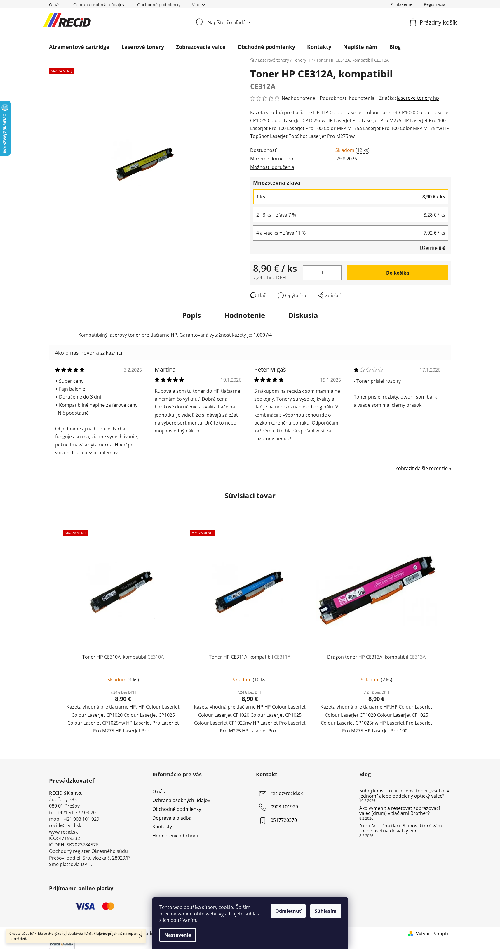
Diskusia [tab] (303, 315)
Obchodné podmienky (158, 4)
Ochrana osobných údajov (98, 4)
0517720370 (284, 820)
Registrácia (434, 4)
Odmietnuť (288, 911)
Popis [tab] (191, 315)
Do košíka (397, 273)
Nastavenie (177, 935)
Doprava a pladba (171, 818)
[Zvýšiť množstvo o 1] (336, 273)
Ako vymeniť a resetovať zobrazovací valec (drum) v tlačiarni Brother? (399, 811)
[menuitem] (79, 47)
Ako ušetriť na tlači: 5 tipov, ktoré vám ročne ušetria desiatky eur (400, 828)
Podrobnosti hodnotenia (347, 98)
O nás (54, 4)
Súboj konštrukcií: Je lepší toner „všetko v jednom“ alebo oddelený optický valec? (404, 793)
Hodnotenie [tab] (244, 315)
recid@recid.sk (287, 793)
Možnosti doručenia (272, 167)
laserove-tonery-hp (418, 98)
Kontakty (162, 826)
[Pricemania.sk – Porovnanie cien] (62, 944)
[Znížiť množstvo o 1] (307, 273)
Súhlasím (326, 911)
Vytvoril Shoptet (433, 933)
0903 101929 (284, 806)
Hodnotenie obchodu (176, 835)
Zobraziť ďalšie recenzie (422, 468)
